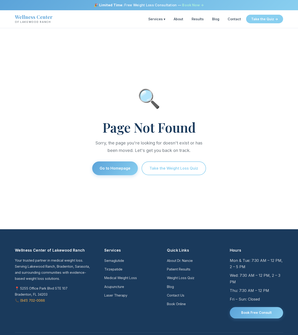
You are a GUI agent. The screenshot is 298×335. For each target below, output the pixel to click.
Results (198, 19)
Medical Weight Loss (120, 278)
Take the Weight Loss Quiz (173, 168)
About (178, 19)
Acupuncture (114, 287)
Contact (234, 19)
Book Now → (193, 5)
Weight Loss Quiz (180, 278)
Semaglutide (114, 261)
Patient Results (178, 269)
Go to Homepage (115, 168)
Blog (215, 19)
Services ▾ (156, 19)
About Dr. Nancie (180, 261)
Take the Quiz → (264, 19)
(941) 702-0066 (32, 300)
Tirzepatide (113, 269)
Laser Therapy (115, 295)
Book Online (176, 304)
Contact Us (175, 295)
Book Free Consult (256, 312)
